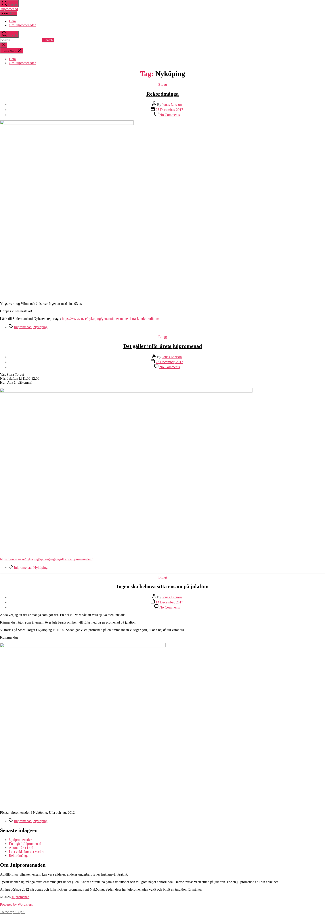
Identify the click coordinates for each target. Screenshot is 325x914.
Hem (12, 21)
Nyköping (40, 327)
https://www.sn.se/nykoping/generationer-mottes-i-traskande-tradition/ (110, 318)
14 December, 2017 (169, 602)
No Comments (169, 115)
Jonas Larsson (172, 104)
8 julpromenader (20, 840)
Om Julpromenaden (22, 25)
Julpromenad (9, 9)
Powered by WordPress (16, 904)
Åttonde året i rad (21, 848)
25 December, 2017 (169, 110)
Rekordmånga (162, 94)
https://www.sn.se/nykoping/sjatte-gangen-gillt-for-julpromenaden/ (46, 559)
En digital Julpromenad (25, 844)
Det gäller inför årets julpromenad (162, 346)
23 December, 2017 (169, 362)
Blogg (162, 84)
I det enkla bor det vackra (26, 851)
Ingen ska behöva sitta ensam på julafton (162, 586)
